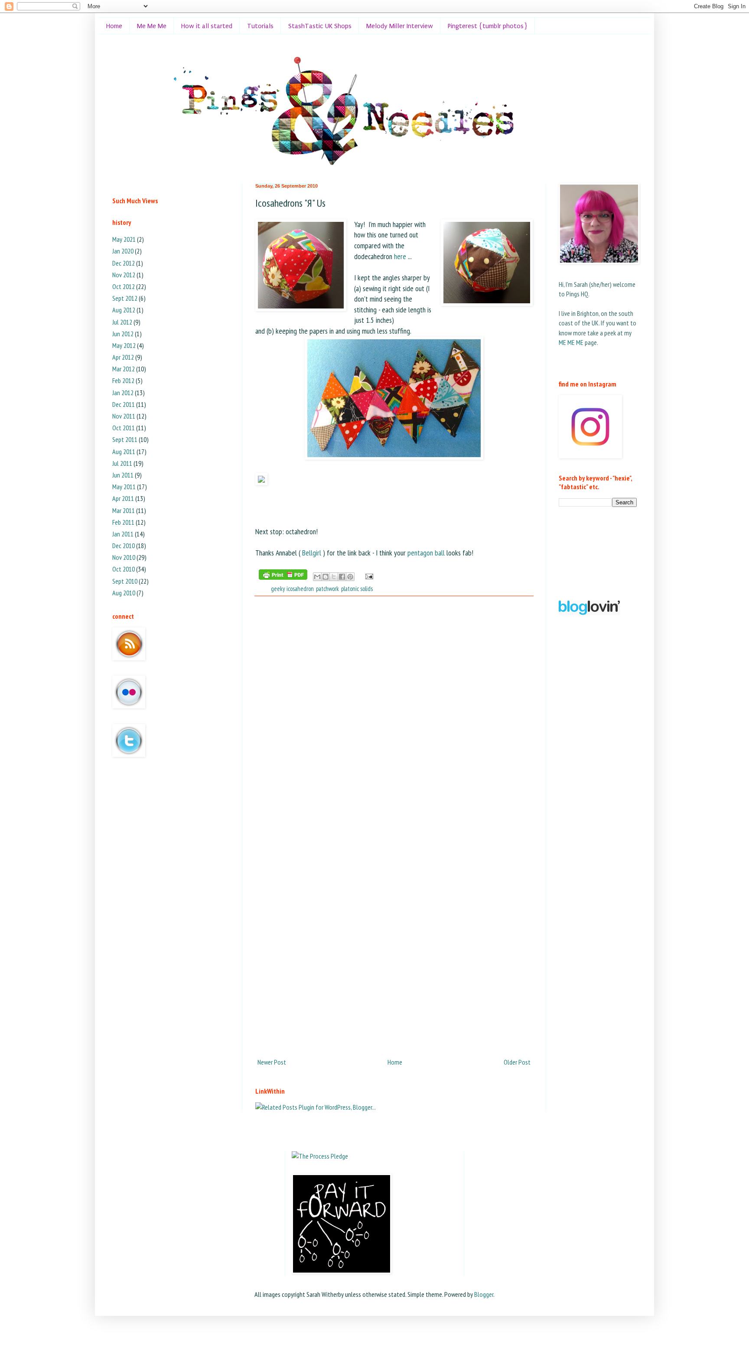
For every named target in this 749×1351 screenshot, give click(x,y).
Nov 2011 (123, 416)
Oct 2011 (123, 427)
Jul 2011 (122, 463)
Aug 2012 (123, 309)
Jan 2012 (123, 392)
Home (114, 26)
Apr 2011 (123, 498)
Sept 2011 (124, 439)
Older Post (517, 1062)
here (401, 256)
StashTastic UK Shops (320, 26)
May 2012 (124, 345)
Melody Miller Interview (399, 26)
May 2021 (124, 239)
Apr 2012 (123, 357)
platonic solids (357, 589)
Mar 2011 (123, 510)
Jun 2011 (123, 475)
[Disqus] (394, 715)
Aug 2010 (123, 592)
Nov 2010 (123, 557)
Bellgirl (312, 553)
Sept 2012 (124, 298)
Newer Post (271, 1062)
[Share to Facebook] (342, 576)
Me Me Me (151, 26)
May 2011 (124, 486)
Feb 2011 (123, 522)
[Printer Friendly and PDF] (283, 575)
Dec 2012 (123, 263)
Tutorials (260, 26)
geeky (277, 589)
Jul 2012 (122, 322)
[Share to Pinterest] (350, 576)
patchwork (327, 589)
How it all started (206, 26)
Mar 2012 (123, 368)
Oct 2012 (123, 286)
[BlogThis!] (325, 576)
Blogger (483, 1294)
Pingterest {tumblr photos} (488, 26)
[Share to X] (333, 576)
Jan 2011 (123, 533)
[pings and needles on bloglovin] (589, 612)
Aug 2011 (123, 451)
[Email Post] (367, 576)
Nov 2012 (123, 274)
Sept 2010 (124, 581)
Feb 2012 (123, 380)
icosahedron (300, 589)
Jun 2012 (123, 333)
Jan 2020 (123, 251)
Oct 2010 (123, 569)
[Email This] (317, 576)
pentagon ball (426, 553)
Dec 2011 (123, 404)
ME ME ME (571, 342)
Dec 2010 (123, 545)
